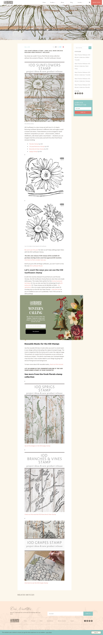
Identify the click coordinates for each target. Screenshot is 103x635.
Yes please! (36, 331)
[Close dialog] (81, 297)
